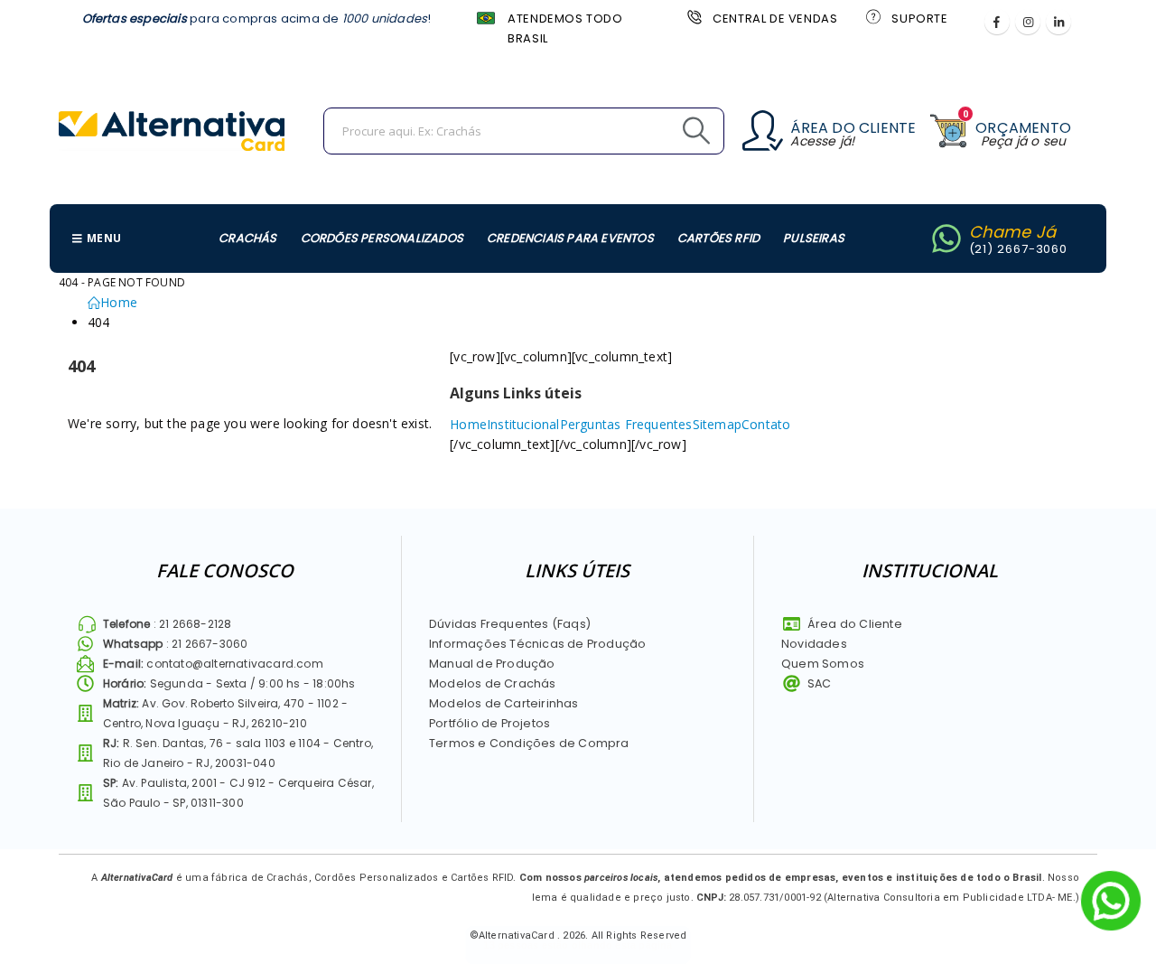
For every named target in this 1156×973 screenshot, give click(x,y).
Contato (765, 424)
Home (468, 424)
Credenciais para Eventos (570, 238)
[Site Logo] (171, 131)
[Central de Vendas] (692, 16)
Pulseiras (813, 238)
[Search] (655, 131)
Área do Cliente (853, 127)
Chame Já (1013, 231)
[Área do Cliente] (762, 130)
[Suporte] (871, 16)
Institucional (523, 424)
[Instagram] (1027, 21)
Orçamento (1023, 127)
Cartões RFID (718, 238)
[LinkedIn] (1058, 21)
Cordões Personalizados (382, 238)
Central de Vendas (775, 18)
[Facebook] (997, 21)
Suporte (919, 18)
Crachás (247, 238)
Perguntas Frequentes (626, 424)
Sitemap (717, 424)
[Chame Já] (946, 238)
